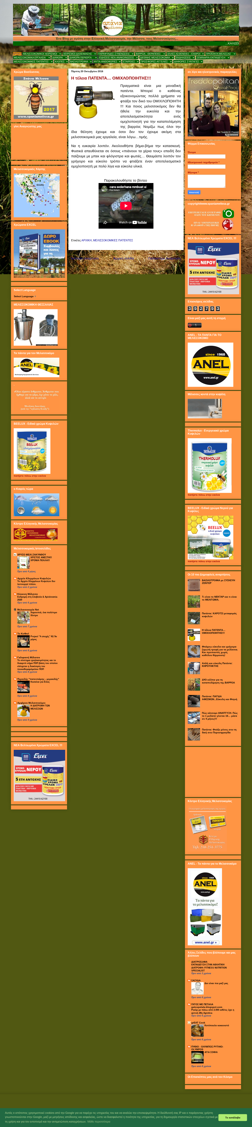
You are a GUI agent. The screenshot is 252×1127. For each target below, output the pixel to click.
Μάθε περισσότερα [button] (98, 1121)
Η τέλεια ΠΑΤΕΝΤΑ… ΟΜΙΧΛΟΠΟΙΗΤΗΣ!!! (213, 631)
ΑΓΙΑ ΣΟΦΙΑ (211, 1052)
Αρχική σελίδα (123, 258)
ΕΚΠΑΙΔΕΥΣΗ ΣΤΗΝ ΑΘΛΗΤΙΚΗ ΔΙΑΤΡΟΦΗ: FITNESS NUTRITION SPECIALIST (209, 967)
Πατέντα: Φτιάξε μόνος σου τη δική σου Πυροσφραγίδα (219, 731)
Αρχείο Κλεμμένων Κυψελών (34, 578)
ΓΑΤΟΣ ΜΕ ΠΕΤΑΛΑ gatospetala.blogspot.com (206, 1005)
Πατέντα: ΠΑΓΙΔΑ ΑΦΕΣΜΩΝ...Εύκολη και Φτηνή (219, 698)
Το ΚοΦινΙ (23, 633)
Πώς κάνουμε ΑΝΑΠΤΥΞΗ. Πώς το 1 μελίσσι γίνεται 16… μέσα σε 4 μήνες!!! (220, 716)
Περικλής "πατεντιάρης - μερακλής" (38, 679)
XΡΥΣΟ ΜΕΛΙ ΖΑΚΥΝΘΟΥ (31, 554)
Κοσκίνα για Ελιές (40, 682)
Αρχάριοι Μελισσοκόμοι (31, 702)
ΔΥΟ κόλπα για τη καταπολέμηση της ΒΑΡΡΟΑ (218, 681)
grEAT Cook (198, 1022)
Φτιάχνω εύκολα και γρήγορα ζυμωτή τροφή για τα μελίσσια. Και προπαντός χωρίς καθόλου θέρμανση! (220, 651)
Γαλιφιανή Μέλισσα (28, 657)
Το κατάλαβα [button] (232, 1117)
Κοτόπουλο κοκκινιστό (217, 1025)
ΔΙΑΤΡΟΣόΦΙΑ (199, 961)
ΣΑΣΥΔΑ (196, 980)
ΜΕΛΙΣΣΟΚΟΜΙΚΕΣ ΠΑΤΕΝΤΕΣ (113, 240)
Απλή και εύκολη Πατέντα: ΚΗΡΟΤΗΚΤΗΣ (217, 665)
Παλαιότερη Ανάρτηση (164, 258)
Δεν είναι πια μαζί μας (216, 983)
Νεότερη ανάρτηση (85, 258)
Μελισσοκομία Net (28, 609)
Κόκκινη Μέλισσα (27, 594)
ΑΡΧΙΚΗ (17, 53)
